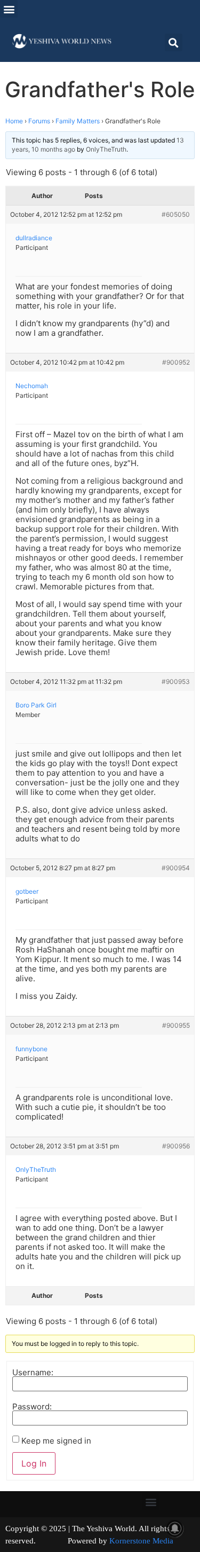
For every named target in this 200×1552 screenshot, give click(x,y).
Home (14, 121)
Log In (33, 1463)
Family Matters (77, 121)
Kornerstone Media (141, 1541)
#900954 (176, 868)
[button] (9, 9)
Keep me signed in (56, 1441)
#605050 (176, 214)
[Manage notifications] (174, 1528)
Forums (39, 121)
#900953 (176, 681)
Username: (32, 1372)
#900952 (176, 362)
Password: (32, 1407)
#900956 (176, 1146)
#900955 (176, 1025)
